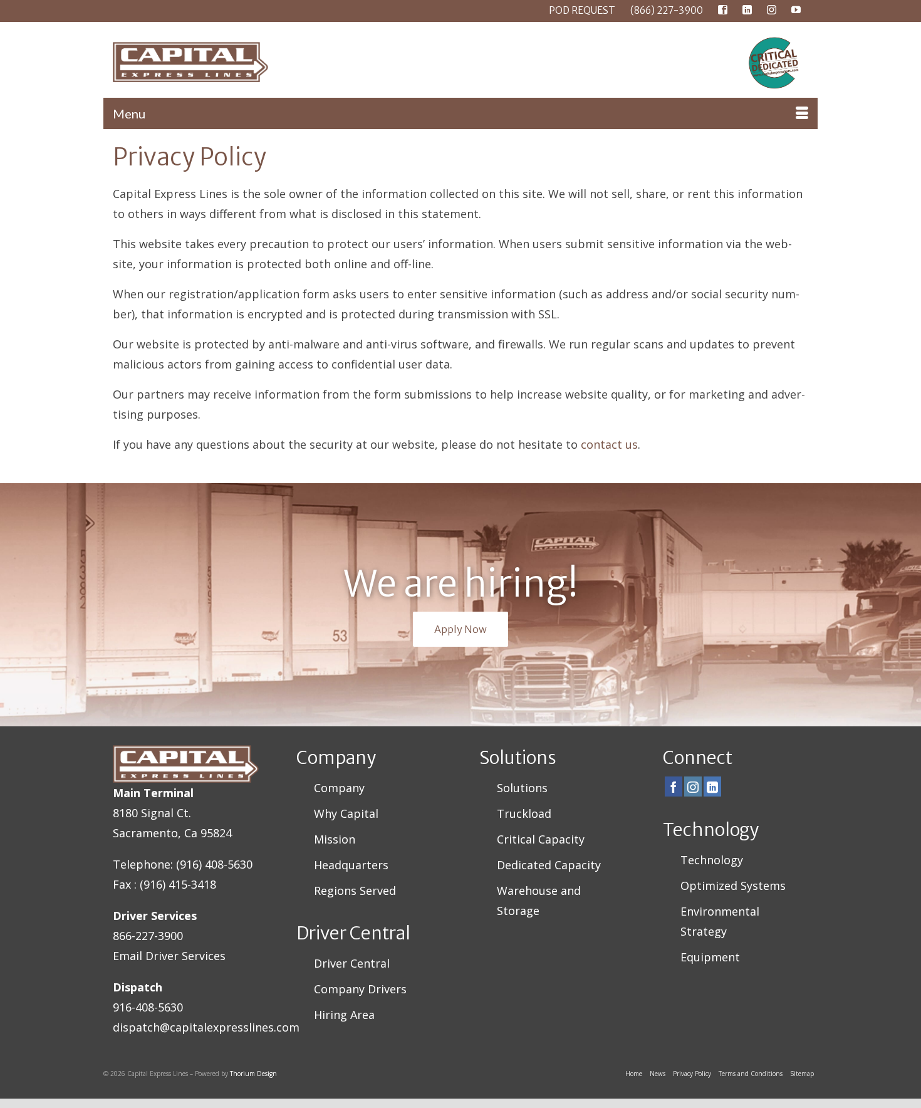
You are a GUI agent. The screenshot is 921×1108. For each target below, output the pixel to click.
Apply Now (460, 629)
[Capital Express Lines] (216, 62)
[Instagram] (693, 786)
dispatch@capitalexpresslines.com (206, 1027)
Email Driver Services (169, 955)
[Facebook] (673, 786)
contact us (609, 444)
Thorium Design (253, 1073)
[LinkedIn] (712, 786)
